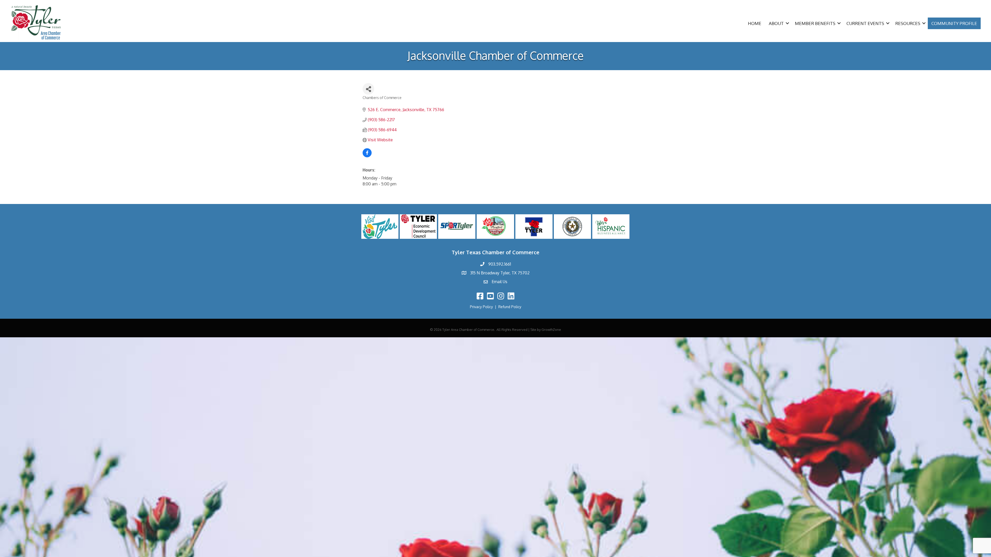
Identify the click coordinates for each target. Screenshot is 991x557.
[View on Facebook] (367, 155)
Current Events (865, 23)
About (776, 23)
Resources (907, 23)
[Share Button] (368, 89)
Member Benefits (815, 23)
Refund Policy (509, 307)
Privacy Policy (481, 307)
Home (754, 23)
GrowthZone (551, 329)
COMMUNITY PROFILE (954, 23)
